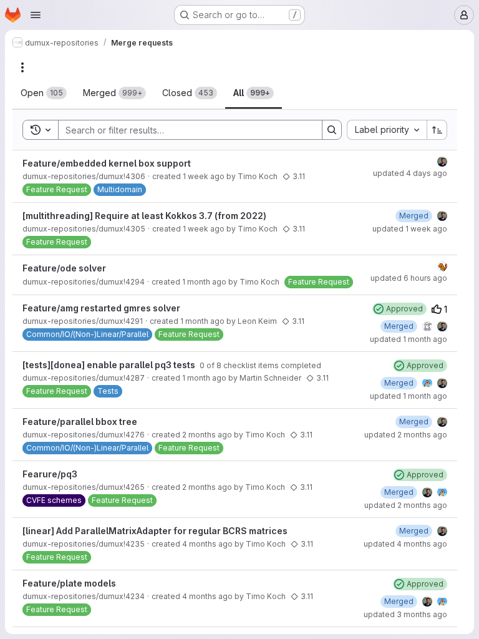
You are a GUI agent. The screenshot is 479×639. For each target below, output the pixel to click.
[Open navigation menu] (36, 15)
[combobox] (387, 130)
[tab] (43, 93)
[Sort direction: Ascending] (437, 130)
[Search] (332, 130)
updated (410, 173)
